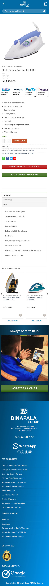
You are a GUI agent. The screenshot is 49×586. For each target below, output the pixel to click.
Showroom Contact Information (13, 503)
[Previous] (1, 298)
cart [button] (20, 315)
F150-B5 (22, 153)
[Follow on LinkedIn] (26, 452)
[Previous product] (7, 77)
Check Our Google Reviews (12, 474)
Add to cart (19, 141)
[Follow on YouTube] (30, 452)
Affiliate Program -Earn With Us (14, 532)
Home (3, 66)
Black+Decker (9, 153)
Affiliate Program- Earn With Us (14, 482)
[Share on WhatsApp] (3, 158)
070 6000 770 (24, 436)
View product (13, 321)
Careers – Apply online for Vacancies (15, 528)
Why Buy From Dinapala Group (13, 478)
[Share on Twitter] (11, 158)
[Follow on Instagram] (22, 452)
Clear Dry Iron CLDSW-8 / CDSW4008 (34, 298)
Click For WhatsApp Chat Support (14, 466)
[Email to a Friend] (15, 158)
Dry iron (16, 153)
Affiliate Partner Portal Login (12, 486)
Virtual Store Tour (8, 491)
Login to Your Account (10, 495)
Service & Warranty (9, 499)
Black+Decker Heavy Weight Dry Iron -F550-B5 (11, 298)
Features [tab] (7, 195)
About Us (5, 520)
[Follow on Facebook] (19, 452)
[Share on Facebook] (7, 158)
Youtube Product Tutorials (11, 507)
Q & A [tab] (5, 204)
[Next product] (3, 77)
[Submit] (44, 11)
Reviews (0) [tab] (8, 200)
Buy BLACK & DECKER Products (18, 150)
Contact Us (6, 524)
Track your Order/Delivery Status (14, 470)
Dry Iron (19, 66)
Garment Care (11, 66)
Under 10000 (29, 153)
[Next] (47, 298)
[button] (3, 4)
